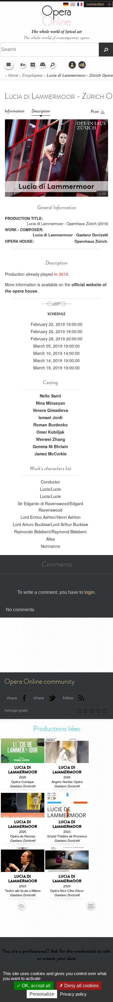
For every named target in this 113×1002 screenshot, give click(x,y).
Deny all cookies (81, 985)
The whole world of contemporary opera (56, 37)
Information (14, 111)
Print (95, 112)
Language (23, 65)
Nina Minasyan (50, 403)
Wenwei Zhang (50, 439)
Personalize (42, 994)
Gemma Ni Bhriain (50, 446)
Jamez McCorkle (50, 454)
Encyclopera (32, 75)
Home (13, 75)
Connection (72, 65)
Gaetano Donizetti (92, 235)
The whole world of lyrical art (57, 31)
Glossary (43, 65)
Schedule (33, 65)
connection (95, 4)
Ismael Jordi (51, 417)
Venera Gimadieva (50, 410)
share (12, 698)
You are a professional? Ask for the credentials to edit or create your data (56, 954)
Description (41, 111)
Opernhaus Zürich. (91, 241)
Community (82, 65)
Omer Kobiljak (50, 432)
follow (68, 698)
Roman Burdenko (50, 425)
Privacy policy (73, 994)
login (89, 592)
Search (53, 65)
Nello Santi (50, 396)
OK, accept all (35, 985)
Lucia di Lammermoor (53, 235)
